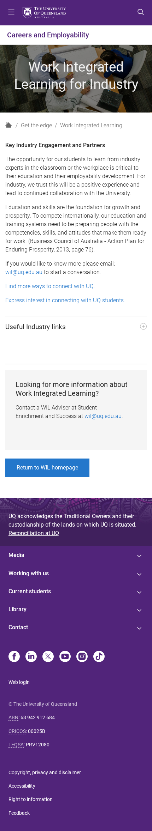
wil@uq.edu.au (23, 272)
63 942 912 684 (38, 717)
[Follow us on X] (48, 657)
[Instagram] (82, 657)
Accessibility (21, 786)
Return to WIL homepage (47, 467)
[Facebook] (14, 657)
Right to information (30, 799)
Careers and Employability (48, 35)
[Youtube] (65, 657)
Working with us (28, 573)
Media (16, 555)
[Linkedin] (31, 657)
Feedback (19, 813)
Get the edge (36, 125)
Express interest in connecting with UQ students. (65, 300)
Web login (19, 682)
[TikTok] (99, 657)
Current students (29, 591)
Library (17, 609)
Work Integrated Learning (91, 125)
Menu (11, 12)
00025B (36, 731)
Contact (18, 627)
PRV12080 (37, 744)
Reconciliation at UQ (33, 533)
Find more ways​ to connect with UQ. (50, 286)
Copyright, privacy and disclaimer (44, 772)
